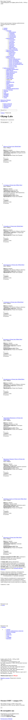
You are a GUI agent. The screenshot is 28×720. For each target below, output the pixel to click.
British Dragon (9, 74)
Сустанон (11, 41)
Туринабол (12, 33)
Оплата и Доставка (8, 89)
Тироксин (11, 55)
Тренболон (12, 44)
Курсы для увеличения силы (16, 64)
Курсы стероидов (10, 57)
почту (3, 605)
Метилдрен (12, 53)
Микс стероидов (13, 48)
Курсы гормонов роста (14, 59)
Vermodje (8, 87)
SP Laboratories (9, 84)
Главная (5, 28)
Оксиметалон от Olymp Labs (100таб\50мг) (13, 379)
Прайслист (6, 93)
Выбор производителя (8, 68)
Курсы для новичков (14, 61)
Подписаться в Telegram (6, 718)
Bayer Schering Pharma (11, 71)
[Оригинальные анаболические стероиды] (14, 657)
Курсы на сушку (13, 66)
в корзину (6, 159)
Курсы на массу (13, 65)
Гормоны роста (10, 56)
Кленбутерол (12, 52)
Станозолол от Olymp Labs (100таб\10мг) (13, 302)
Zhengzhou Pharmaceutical (12, 88)
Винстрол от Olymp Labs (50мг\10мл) (12, 537)
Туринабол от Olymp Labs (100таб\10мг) (13, 226)
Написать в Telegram (6, 100)
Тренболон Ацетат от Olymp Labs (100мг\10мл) (15, 498)
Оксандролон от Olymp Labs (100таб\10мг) (13, 264)
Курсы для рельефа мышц (15, 62)
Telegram (3, 627)
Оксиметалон (12, 35)
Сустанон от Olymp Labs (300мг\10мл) (12, 185)
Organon (8, 80)
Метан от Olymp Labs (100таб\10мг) (12, 146)
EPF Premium (9, 77)
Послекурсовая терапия (12, 50)
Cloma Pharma (9, 75)
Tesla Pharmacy (9, 86)
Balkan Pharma (9, 70)
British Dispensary (10, 73)
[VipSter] (14, 21)
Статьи (5, 97)
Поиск (2, 110)
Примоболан (12, 47)
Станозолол (12, 34)
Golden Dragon (9, 78)
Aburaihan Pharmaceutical (12, 69)
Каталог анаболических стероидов (14, 630)
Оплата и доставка (10, 632)
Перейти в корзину (5, 678)
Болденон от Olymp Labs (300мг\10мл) (12, 339)
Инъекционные (10, 38)
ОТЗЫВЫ (5, 95)
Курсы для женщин (14, 60)
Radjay (8, 83)
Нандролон (12, 42)
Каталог (5, 29)
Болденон (11, 43)
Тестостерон (12, 39)
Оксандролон (12, 37)
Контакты (5, 96)
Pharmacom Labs (10, 82)
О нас (4, 92)
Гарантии (5, 91)
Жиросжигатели (10, 51)
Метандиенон (12, 32)
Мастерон (11, 46)
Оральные (8, 30)
